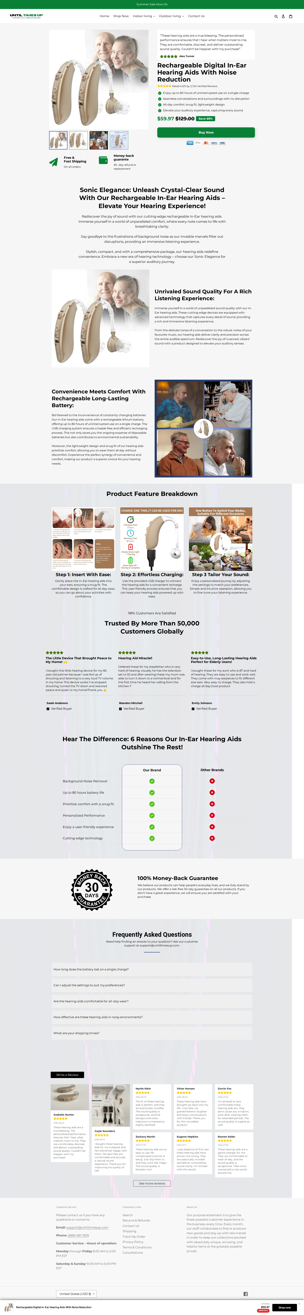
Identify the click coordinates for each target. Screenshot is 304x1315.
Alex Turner (186, 56)
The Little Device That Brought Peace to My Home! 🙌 (79, 660)
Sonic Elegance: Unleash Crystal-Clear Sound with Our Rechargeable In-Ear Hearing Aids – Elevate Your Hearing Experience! (152, 198)
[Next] (144, 79)
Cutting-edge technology (83, 838)
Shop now (285, 1307)
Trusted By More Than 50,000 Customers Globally (152, 627)
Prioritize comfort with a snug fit (88, 804)
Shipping (129, 1231)
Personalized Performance (84, 815)
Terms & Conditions (137, 1247)
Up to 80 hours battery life (83, 793)
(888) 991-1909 (78, 1235)
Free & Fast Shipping (75, 159)
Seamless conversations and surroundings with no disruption (206, 98)
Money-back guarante (124, 158)
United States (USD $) (75, 1294)
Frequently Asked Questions (152, 934)
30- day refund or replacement (125, 167)
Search (128, 1215)
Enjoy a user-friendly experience (88, 827)
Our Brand (152, 770)
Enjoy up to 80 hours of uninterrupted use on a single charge (206, 93)
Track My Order (134, 1236)
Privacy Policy (133, 1242)
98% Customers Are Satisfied (152, 613)
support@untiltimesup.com (87, 1227)
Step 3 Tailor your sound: (220, 574)
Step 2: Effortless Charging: (152, 574)
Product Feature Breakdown (152, 494)
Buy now (206, 132)
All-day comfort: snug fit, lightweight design (194, 104)
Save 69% (206, 118)
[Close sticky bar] (299, 1303)
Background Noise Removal (85, 781)
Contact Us (131, 1226)
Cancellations (133, 1252)
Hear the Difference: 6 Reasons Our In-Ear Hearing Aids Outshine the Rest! (152, 743)
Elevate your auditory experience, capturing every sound (203, 110)
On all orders (72, 166)
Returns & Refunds (136, 1220)
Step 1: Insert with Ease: (83, 574)
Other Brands (212, 770)
